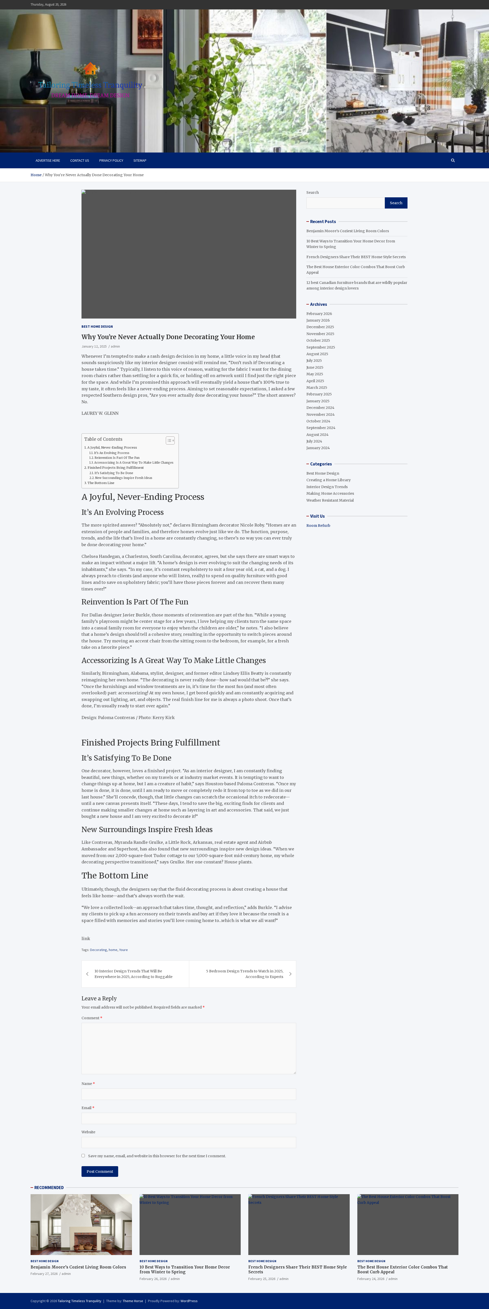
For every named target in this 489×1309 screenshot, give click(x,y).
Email (88, 1108)
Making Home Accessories (330, 493)
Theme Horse (133, 1301)
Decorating (98, 949)
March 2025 (316, 387)
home (113, 949)
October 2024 (318, 421)
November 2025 (320, 334)
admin (115, 346)
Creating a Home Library (328, 480)
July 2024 (314, 441)
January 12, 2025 (94, 346)
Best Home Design (97, 326)
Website (88, 1132)
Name (88, 1083)
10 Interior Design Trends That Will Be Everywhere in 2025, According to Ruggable (133, 974)
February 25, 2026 (261, 1278)
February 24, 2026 (370, 1278)
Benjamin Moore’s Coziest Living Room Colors (347, 231)
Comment (92, 1018)
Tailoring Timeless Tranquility (79, 1301)
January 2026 (318, 320)
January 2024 (318, 448)
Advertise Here (48, 160)
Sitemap (139, 160)
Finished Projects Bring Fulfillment (116, 468)
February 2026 (319, 313)
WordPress (189, 1301)
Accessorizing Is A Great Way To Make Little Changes (133, 462)
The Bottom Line (101, 483)
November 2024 (320, 414)
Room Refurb (318, 525)
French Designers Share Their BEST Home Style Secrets (356, 257)
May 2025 (314, 374)
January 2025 (318, 401)
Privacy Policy (111, 160)
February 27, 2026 (44, 1273)
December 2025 (320, 327)
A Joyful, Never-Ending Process (112, 447)
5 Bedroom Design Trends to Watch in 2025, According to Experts (244, 974)
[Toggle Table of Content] (167, 440)
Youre (123, 949)
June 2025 (314, 367)
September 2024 (320, 427)
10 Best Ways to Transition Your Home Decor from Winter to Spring (185, 1270)
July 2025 (314, 360)
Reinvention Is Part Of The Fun (117, 458)
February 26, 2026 (153, 1278)
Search (312, 192)
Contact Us (79, 160)
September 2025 (320, 347)
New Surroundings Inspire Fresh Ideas (123, 478)
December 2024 (320, 407)
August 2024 (317, 434)
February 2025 (319, 394)
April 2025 (315, 381)
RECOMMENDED (49, 1187)
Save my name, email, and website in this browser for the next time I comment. (157, 1156)
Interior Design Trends (327, 487)
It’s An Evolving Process (111, 453)
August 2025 (317, 354)
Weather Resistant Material (330, 500)
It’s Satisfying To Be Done (113, 473)
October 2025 (318, 340)
